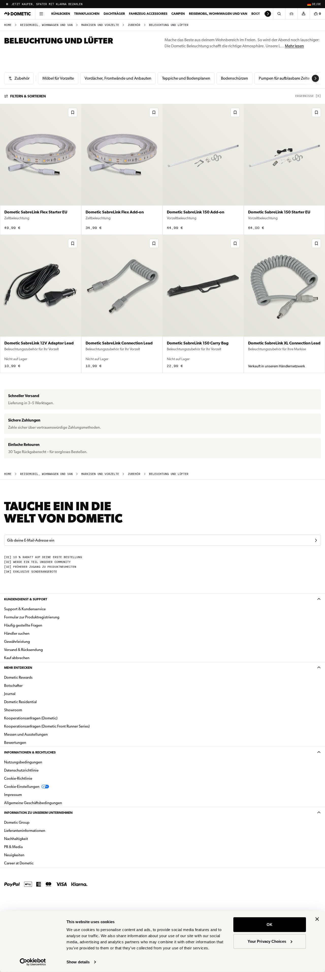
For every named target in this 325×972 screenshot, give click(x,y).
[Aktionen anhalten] (7, 4)
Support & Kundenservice (25, 609)
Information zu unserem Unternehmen (38, 813)
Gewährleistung (17, 641)
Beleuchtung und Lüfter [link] (168, 25)
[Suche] (279, 13)
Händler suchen (16, 633)
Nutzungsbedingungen (23, 762)
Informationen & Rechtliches (30, 752)
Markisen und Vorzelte (100, 25)
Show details (78, 962)
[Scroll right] (268, 14)
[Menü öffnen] (41, 13)
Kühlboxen (60, 14)
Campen (178, 14)
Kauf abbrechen (16, 658)
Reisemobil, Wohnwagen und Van (218, 14)
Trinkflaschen (87, 14)
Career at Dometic (35, 863)
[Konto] (303, 13)
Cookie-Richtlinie (18, 778)
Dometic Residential (36, 701)
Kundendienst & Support (25, 599)
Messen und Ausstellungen (26, 734)
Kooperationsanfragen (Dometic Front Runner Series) (47, 726)
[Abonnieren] (316, 540)
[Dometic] (17, 14)
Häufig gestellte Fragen (23, 625)
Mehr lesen (294, 45)
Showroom (13, 710)
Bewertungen (15, 742)
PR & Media (29, 846)
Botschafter (13, 685)
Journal (9, 693)
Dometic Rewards (18, 677)
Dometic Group (32, 822)
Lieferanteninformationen (24, 830)
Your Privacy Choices (267, 941)
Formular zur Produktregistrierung (31, 617)
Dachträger (114, 14)
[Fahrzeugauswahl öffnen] (291, 13)
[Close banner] (317, 919)
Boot (255, 14)
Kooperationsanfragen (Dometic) (30, 718)
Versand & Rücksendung (23, 649)
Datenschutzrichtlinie (21, 770)
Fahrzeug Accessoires (148, 14)
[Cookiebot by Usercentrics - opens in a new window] (33, 962)
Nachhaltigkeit (16, 838)
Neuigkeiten (30, 854)
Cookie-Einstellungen (21, 786)
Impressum (13, 794)
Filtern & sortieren (28, 96)
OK (269, 924)
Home (7, 25)
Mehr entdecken (18, 668)
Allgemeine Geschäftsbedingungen (33, 803)
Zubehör (134, 25)
